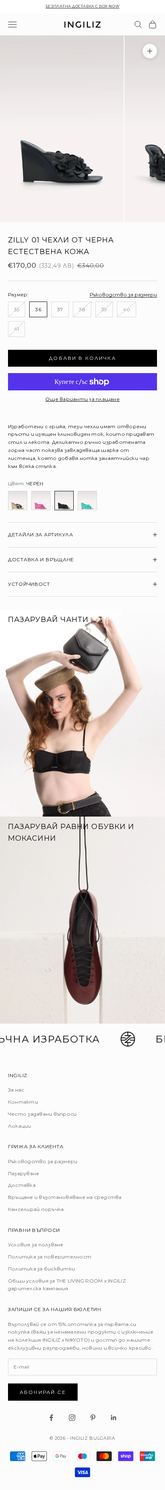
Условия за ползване (36, 1245)
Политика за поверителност (49, 1257)
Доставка (22, 1185)
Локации (19, 1126)
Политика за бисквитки (41, 1269)
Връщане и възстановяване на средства (65, 1197)
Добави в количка (82, 358)
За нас (16, 1090)
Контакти (23, 1102)
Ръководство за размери (123, 294)
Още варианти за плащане (82, 399)
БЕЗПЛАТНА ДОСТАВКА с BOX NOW (82, 6)
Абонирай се (43, 1392)
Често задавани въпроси (42, 1114)
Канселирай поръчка (36, 1209)
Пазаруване (23, 1173)
